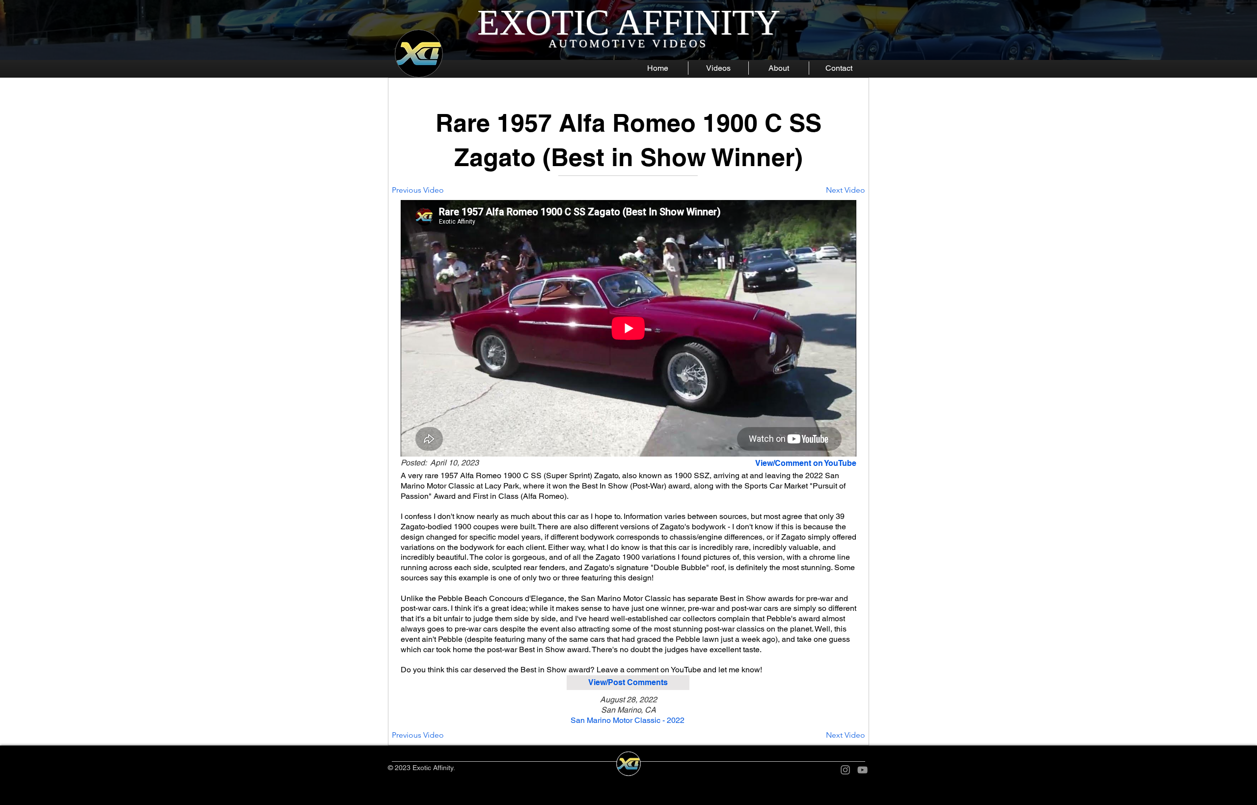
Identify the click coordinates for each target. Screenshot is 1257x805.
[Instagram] (845, 770)
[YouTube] (862, 770)
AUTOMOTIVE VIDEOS (628, 43)
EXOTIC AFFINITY (628, 22)
